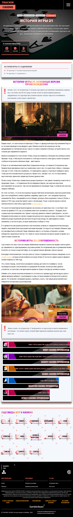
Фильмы (3, 486)
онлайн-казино (6, 257)
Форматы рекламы (30, 483)
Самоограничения (22, 501)
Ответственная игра (7, 501)
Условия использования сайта (45, 513)
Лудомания (36, 501)
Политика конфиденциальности (46, 511)
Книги (3, 483)
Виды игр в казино (29, 15)
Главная (20, 15)
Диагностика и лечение (50, 501)
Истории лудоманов (65, 501)
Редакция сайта (53, 483)
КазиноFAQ (6, 467)
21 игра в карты (40, 15)
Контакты (52, 486)
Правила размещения (31, 486)
